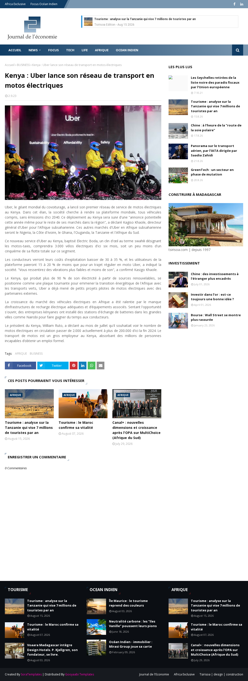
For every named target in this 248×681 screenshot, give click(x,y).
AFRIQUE (21, 353)
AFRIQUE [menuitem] (101, 50)
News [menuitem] (33, 50)
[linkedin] (241, 4)
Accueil (10, 65)
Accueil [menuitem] (14, 50)
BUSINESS (23, 65)
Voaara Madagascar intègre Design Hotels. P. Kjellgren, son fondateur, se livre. (52, 650)
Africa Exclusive (15, 4)
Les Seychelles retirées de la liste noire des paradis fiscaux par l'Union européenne (215, 82)
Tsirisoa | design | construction (221, 674)
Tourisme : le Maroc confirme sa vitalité (76, 425)
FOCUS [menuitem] (53, 50)
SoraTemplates (31, 674)
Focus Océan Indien (44, 4)
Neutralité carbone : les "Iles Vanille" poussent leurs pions (133, 623)
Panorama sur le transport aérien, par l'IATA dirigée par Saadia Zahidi (214, 150)
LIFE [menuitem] (85, 50)
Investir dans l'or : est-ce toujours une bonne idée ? (212, 296)
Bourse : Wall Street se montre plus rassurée (216, 317)
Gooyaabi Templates (79, 674)
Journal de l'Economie (154, 674)
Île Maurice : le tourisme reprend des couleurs (128, 603)
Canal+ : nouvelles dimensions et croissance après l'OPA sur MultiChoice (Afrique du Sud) (136, 430)
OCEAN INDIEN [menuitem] (127, 50)
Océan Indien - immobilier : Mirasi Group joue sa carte (130, 644)
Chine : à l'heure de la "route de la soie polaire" (216, 127)
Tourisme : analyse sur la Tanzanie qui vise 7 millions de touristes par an (145, 19)
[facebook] (234, 4)
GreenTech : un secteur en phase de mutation (212, 172)
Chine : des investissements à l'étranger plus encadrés (215, 276)
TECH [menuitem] (70, 50)
